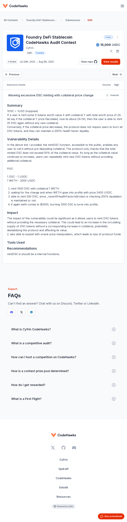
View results (111, 61)
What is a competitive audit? (31, 343)
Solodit (63, 487)
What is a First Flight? (26, 399)
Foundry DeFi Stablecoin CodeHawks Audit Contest (42, 20)
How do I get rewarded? (28, 385)
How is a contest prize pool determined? (40, 371)
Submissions (72, 20)
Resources (64, 496)
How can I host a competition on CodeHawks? (43, 357)
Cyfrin (64, 459)
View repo (87, 61)
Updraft (63, 469)
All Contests (11, 20)
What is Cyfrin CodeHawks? (31, 329)
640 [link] (89, 20)
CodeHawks (63, 478)
